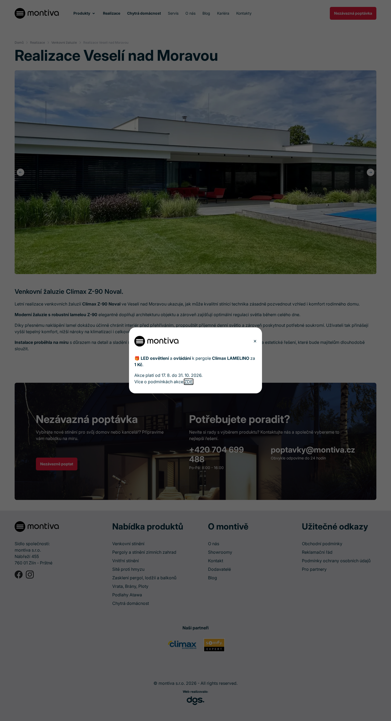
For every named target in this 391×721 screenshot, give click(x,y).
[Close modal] (255, 341)
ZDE (188, 382)
